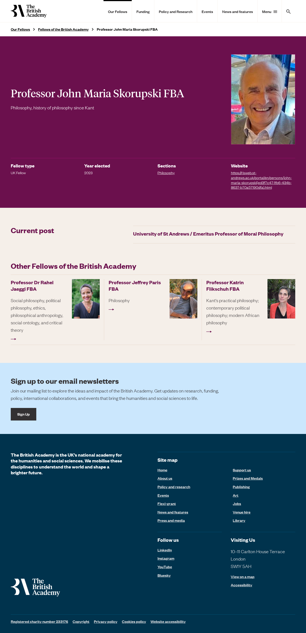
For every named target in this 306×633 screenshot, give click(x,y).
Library (239, 520)
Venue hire (241, 511)
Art (235, 495)
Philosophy (166, 172)
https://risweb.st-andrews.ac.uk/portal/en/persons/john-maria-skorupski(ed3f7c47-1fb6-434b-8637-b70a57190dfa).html (261, 180)
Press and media (171, 520)
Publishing (241, 486)
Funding (143, 11)
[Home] (29, 11)
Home (162, 469)
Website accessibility (168, 621)
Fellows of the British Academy (63, 29)
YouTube (164, 566)
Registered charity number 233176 (39, 621)
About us (164, 478)
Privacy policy (105, 621)
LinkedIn (164, 549)
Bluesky (164, 575)
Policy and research (173, 486)
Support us (242, 469)
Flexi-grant (166, 503)
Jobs (237, 503)
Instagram (165, 558)
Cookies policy (134, 621)
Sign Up (23, 414)
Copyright (81, 621)
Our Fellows (117, 11)
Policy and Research (175, 11)
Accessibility (241, 585)
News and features (237, 11)
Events (207, 11)
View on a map (242, 576)
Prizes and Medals (248, 478)
